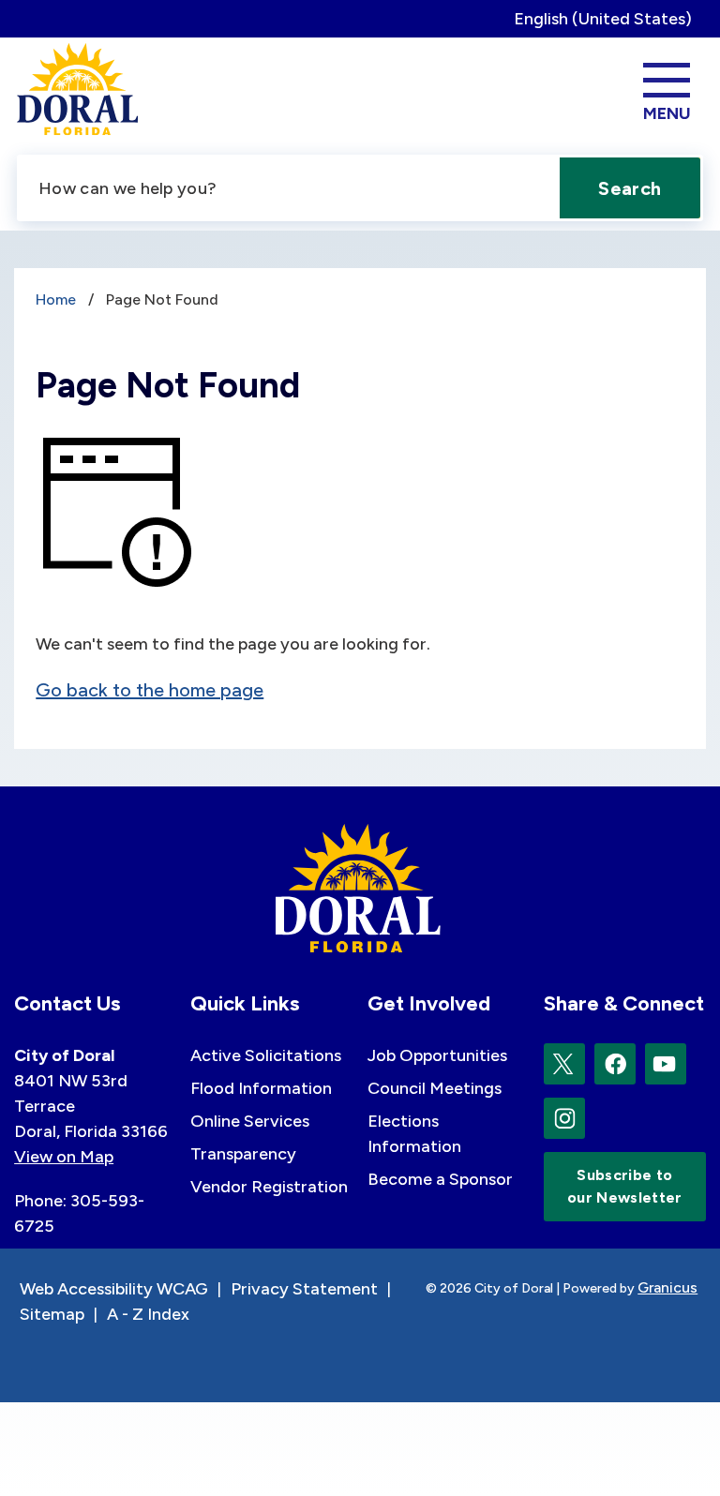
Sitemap (52, 1314)
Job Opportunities (437, 1055)
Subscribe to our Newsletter (624, 1186)
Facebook (615, 1064)
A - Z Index (148, 1314)
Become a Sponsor (440, 1179)
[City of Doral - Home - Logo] (78, 89)
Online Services (249, 1121)
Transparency (243, 1154)
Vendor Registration (269, 1186)
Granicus (668, 1287)
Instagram (564, 1118)
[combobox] (610, 18)
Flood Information (261, 1088)
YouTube (665, 1064)
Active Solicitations (265, 1055)
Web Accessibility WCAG (114, 1289)
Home (56, 299)
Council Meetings (435, 1088)
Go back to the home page (149, 690)
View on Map (63, 1156)
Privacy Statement (304, 1289)
